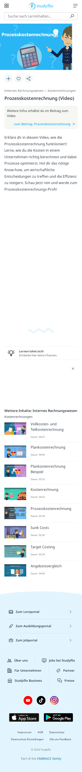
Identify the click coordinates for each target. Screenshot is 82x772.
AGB (40, 732)
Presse (69, 680)
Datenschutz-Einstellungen (27, 739)
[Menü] (75, 6)
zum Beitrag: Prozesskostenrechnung (42, 124)
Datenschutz (57, 732)
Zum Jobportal (26, 640)
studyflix (45, 6)
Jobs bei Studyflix (62, 660)
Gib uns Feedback (60, 739)
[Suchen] (72, 16)
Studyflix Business (28, 680)
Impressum (24, 732)
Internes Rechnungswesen (24, 91)
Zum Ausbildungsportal (33, 626)
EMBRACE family (49, 758)
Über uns (21, 660)
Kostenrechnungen (62, 91)
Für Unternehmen (27, 670)
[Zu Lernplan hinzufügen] (8, 79)
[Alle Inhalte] (6, 6)
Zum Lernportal (27, 612)
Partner (69, 670)
